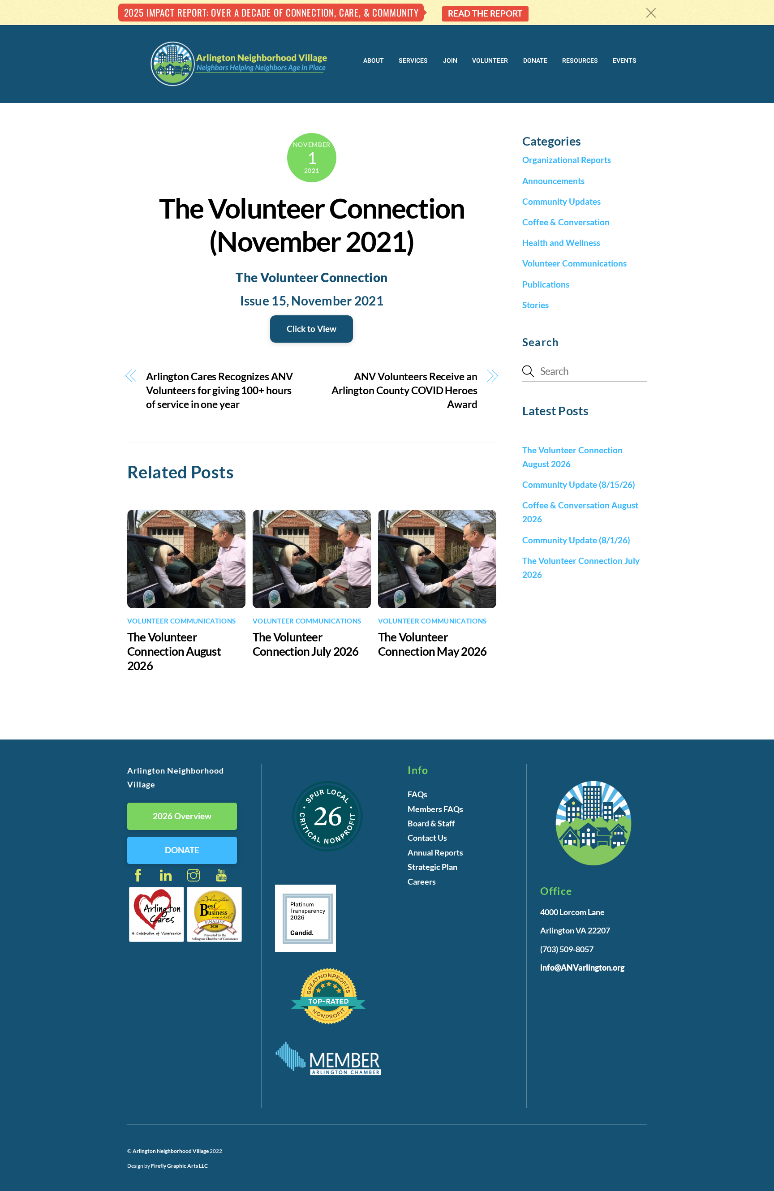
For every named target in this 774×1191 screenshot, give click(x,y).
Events (624, 60)
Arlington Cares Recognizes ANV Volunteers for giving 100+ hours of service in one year (219, 390)
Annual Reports (435, 852)
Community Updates (561, 201)
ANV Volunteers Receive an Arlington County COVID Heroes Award (404, 390)
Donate (535, 60)
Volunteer (490, 60)
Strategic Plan (432, 867)
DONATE (182, 850)
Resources (580, 60)
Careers (422, 881)
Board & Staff (431, 823)
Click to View (311, 328)
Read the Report (485, 13)
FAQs (417, 794)
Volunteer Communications (181, 621)
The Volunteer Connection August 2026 (174, 651)
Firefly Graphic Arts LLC (179, 1165)
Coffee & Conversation (566, 222)
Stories (535, 305)
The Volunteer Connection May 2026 (432, 644)
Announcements (553, 181)
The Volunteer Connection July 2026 (305, 644)
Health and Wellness (561, 242)
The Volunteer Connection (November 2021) (311, 224)
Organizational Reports (566, 160)
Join (450, 60)
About (373, 60)
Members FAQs (435, 809)
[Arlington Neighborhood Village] (239, 85)
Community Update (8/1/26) (576, 540)
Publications (545, 284)
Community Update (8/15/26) (578, 484)
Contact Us (427, 838)
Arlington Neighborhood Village (171, 1151)
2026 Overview (182, 816)
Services (413, 60)
